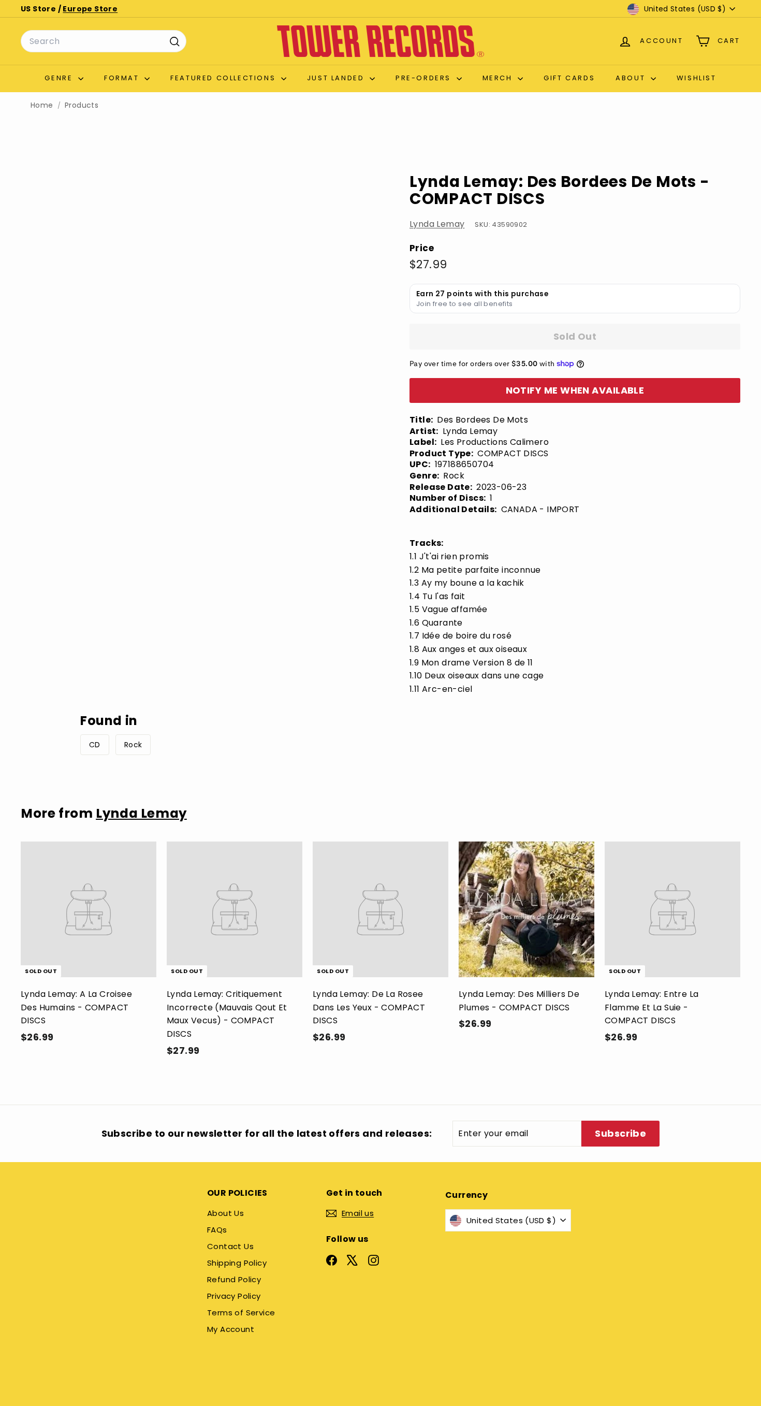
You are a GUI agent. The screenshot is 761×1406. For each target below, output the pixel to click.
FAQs (217, 1229)
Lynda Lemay (436, 224)
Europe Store (90, 9)
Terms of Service (241, 1312)
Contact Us (230, 1246)
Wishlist (696, 78)
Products (81, 105)
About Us (225, 1213)
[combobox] (103, 41)
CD (94, 745)
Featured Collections (224, 78)
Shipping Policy (237, 1262)
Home (42, 105)
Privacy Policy (234, 1296)
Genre (60, 78)
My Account (230, 1329)
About (632, 78)
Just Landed (337, 78)
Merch (499, 78)
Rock (133, 745)
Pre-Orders (425, 78)
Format (123, 78)
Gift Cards (569, 78)
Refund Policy (234, 1279)
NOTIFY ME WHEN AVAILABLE (575, 390)
